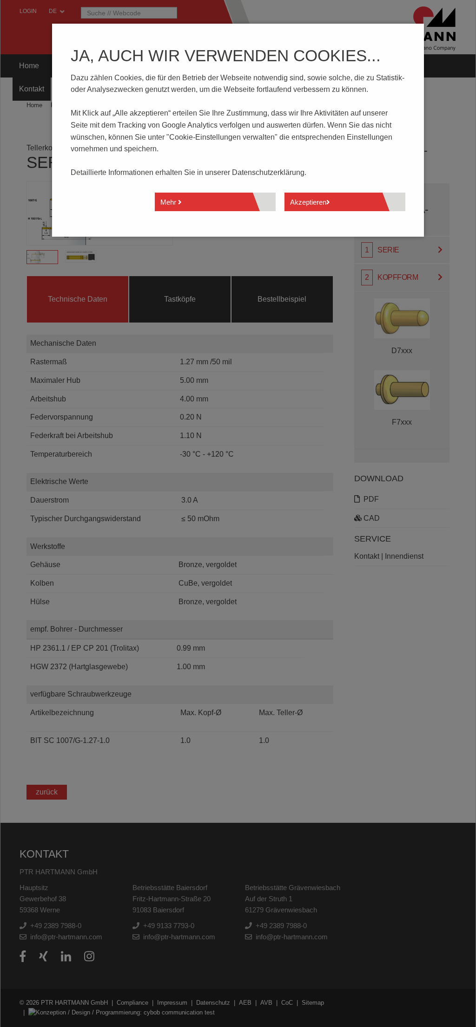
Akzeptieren (308, 202)
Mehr (169, 202)
